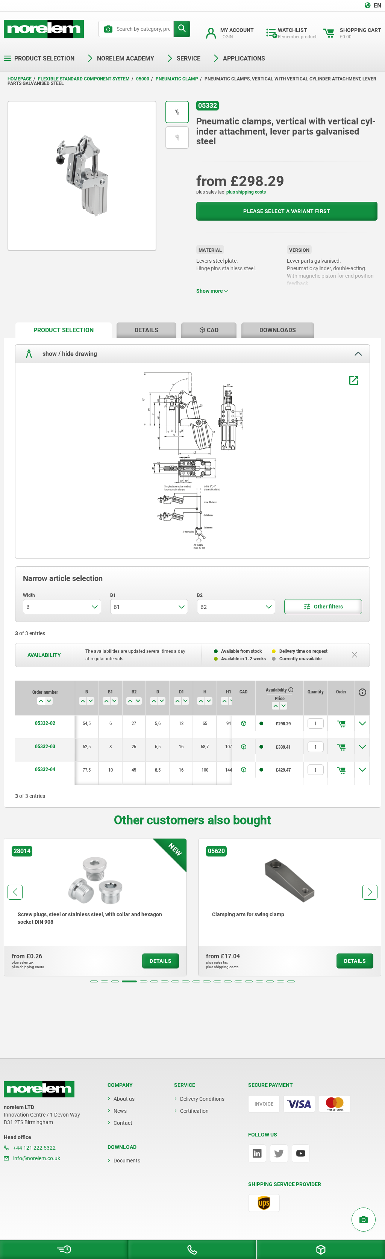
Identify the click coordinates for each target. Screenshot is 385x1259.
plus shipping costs (246, 192)
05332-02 (45, 723)
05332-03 (45, 746)
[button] (94, 981)
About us (124, 1099)
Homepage (20, 79)
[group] (95, 907)
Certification (194, 1111)
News (120, 1111)
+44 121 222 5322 (34, 1148)
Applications (244, 58)
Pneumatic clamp (177, 79)
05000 (142, 79)
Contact (123, 1123)
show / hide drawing (69, 353)
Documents (127, 1161)
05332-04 (45, 769)
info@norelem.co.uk (36, 1158)
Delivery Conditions (202, 1099)
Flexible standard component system (84, 79)
